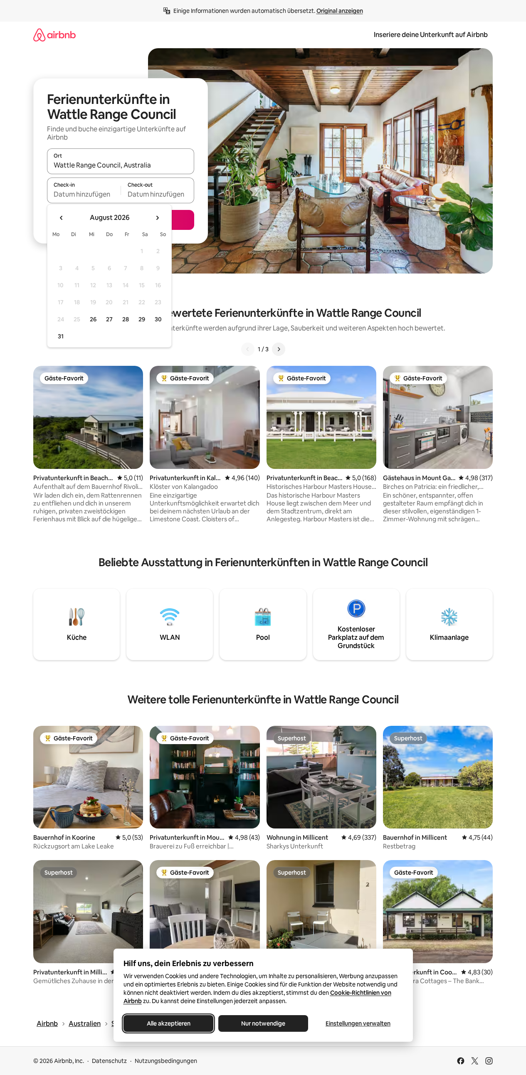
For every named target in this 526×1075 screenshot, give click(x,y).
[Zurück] (247, 349)
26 (93, 319)
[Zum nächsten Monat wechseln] (157, 217)
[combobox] (121, 165)
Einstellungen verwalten (358, 1023)
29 (141, 319)
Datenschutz (109, 1061)
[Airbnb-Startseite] (54, 35)
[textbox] (84, 194)
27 (109, 319)
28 (125, 319)
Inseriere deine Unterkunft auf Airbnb (431, 34)
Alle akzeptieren (168, 1023)
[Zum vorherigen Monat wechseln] (61, 217)
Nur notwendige (263, 1023)
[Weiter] (278, 349)
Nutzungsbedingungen (166, 1061)
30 (158, 319)
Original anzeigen (339, 11)
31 (61, 336)
